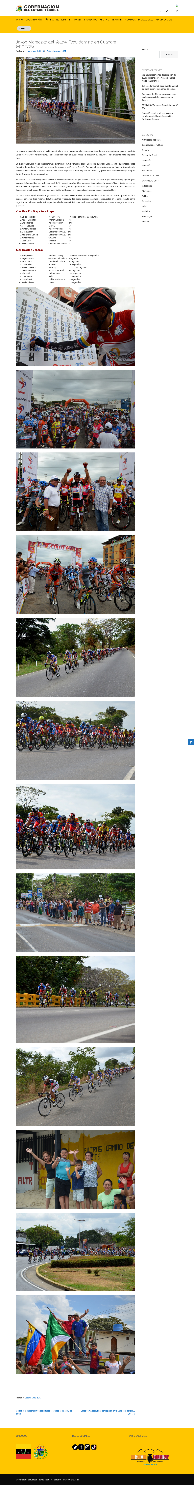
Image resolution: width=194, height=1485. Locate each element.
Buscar (145, 49)
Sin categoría (147, 216)
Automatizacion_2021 (56, 51)
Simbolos (146, 211)
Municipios (147, 191)
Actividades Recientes (151, 140)
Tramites (117, 19)
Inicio (19, 19)
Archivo (104, 19)
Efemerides (147, 170)
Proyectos (90, 19)
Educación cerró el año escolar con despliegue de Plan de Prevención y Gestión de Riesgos (157, 116)
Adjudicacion (164, 19)
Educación (146, 165)
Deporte (145, 150)
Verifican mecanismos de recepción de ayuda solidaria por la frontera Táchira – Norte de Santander (159, 78)
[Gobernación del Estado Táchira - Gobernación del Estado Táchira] (37, 8)
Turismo (145, 222)
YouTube (130, 19)
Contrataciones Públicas (152, 145)
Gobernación (34, 19)
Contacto (24, 28)
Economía (146, 160)
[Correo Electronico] (161, 11)
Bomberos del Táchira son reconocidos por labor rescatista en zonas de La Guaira (159, 97)
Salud (144, 206)
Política (145, 196)
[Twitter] (166, 11)
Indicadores (145, 19)
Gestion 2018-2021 (150, 176)
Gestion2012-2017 (33, 1398)
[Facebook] (172, 11)
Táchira (49, 19)
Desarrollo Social (149, 155)
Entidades (75, 19)
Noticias (61, 19)
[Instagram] (177, 11)
